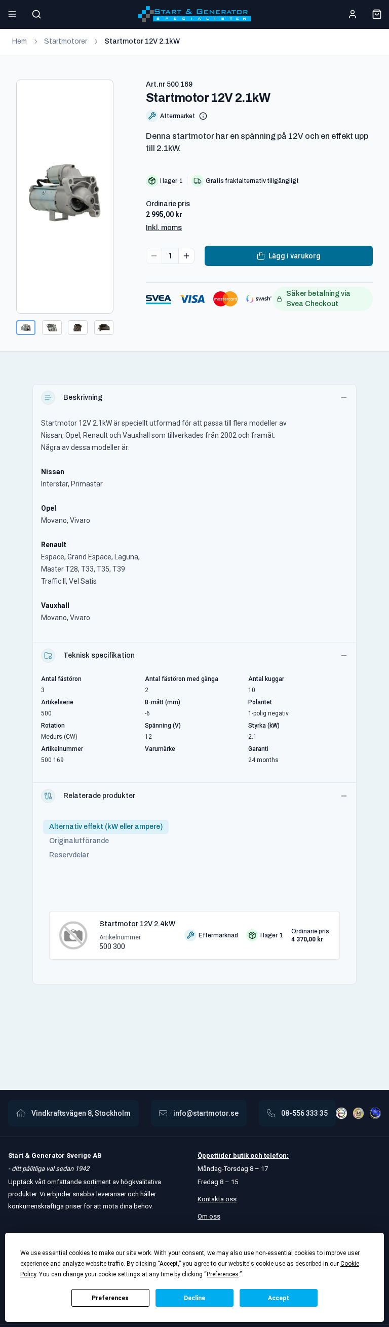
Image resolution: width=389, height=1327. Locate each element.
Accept (278, 1298)
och (255, 1155)
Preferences (110, 1298)
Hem (19, 41)
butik (241, 1155)
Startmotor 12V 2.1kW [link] (142, 41)
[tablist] (106, 841)
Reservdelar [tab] (69, 855)
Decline (194, 1298)
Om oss (209, 1216)
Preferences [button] (223, 1274)
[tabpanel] (194, 931)
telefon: (275, 1155)
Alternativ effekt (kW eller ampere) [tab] (106, 826)
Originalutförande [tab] (79, 841)
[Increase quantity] (186, 256)
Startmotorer (65, 41)
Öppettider (215, 1155)
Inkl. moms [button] (164, 228)
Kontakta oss (217, 1199)
